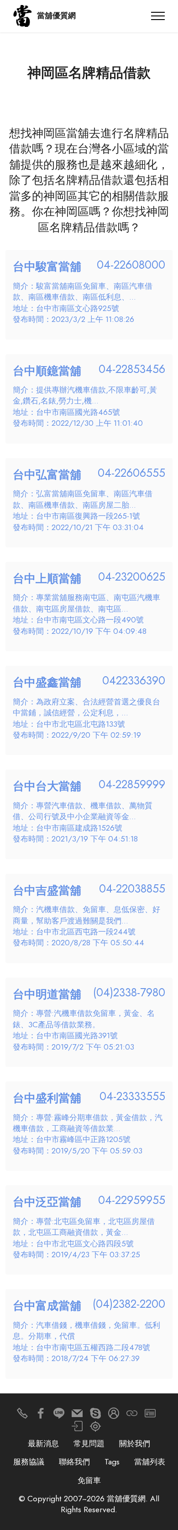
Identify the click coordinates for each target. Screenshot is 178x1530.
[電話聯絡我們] (22, 1415)
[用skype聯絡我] (95, 1415)
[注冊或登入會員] (113, 1415)
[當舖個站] (150, 1415)
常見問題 (89, 1443)
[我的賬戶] (77, 1428)
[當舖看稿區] (95, 1428)
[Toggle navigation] (158, 15)
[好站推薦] (131, 1415)
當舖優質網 (56, 16)
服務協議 (28, 1462)
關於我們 (134, 1443)
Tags (112, 1462)
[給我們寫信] (77, 1415)
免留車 (89, 1480)
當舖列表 (149, 1462)
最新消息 (43, 1443)
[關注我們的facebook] (40, 1415)
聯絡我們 (74, 1462)
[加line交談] (58, 1415)
